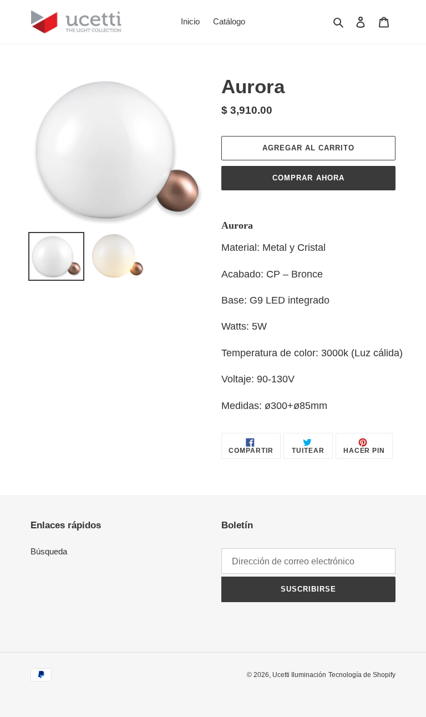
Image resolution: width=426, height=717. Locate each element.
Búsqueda (49, 551)
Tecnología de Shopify (361, 675)
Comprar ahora (308, 178)
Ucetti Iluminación (299, 675)
